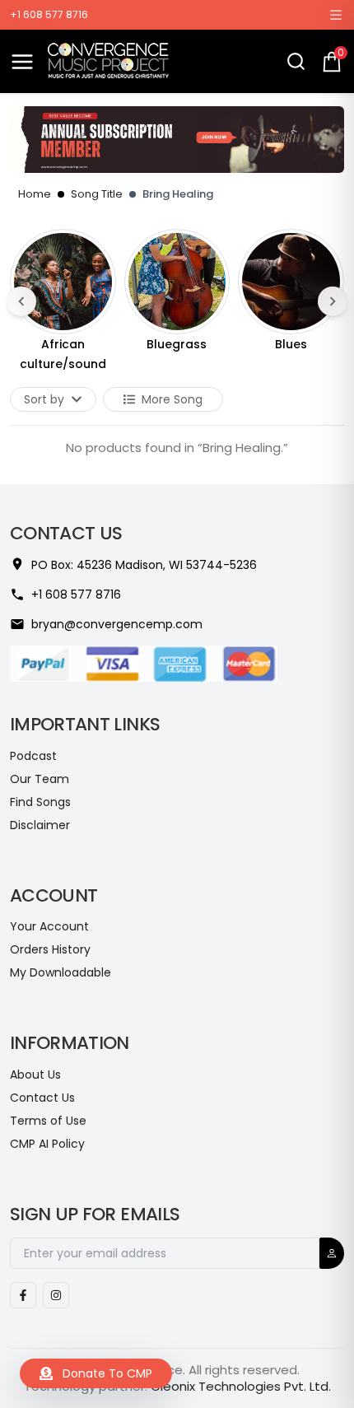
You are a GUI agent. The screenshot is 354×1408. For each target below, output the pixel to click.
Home (34, 194)
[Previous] (21, 301)
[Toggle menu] (22, 61)
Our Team (39, 779)
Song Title (97, 194)
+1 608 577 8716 (49, 14)
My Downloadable (60, 972)
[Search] (296, 61)
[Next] (332, 301)
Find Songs (40, 802)
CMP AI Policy (47, 1143)
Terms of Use (48, 1120)
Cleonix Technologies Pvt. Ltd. (241, 1386)
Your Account (49, 926)
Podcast (33, 756)
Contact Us (42, 1097)
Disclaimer (40, 825)
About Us (35, 1074)
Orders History (50, 949)
